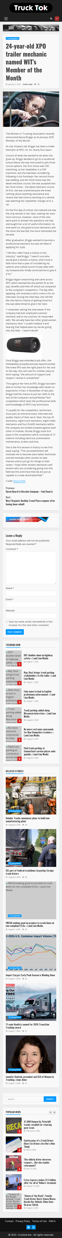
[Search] (51, 18)
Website (10, 610)
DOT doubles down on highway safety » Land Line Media (14, 658)
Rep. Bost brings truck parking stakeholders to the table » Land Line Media (14, 677)
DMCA (52, 1221)
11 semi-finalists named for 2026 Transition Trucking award (31, 1002)
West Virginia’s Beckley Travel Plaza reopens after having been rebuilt (30, 500)
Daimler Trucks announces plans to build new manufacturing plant (31, 796)
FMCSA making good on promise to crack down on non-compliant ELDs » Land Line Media (31, 900)
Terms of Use (39, 1221)
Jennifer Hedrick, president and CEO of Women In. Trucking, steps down (31, 1054)
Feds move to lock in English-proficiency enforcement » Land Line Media (14, 696)
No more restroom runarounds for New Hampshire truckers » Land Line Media (14, 734)
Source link (19, 481)
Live (57, 18)
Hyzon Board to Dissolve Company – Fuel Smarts (29, 489)
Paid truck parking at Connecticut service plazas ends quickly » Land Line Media (14, 753)
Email (9, 599)
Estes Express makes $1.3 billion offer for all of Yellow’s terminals (14, 1181)
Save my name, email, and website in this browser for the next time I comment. (30, 623)
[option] (31, 1125)
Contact (9, 1221)
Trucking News (12, 38)
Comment (12, 549)
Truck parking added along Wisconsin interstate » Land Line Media (14, 715)
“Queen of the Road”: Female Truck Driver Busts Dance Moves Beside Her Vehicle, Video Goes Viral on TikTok (14, 1199)
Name (10, 588)
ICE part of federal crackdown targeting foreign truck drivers (31, 848)
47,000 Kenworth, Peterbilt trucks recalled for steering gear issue (14, 1124)
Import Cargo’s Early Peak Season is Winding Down (31, 952)
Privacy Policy (23, 1221)
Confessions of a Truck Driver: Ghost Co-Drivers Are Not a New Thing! (14, 1143)
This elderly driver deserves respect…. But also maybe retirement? (14, 1162)
